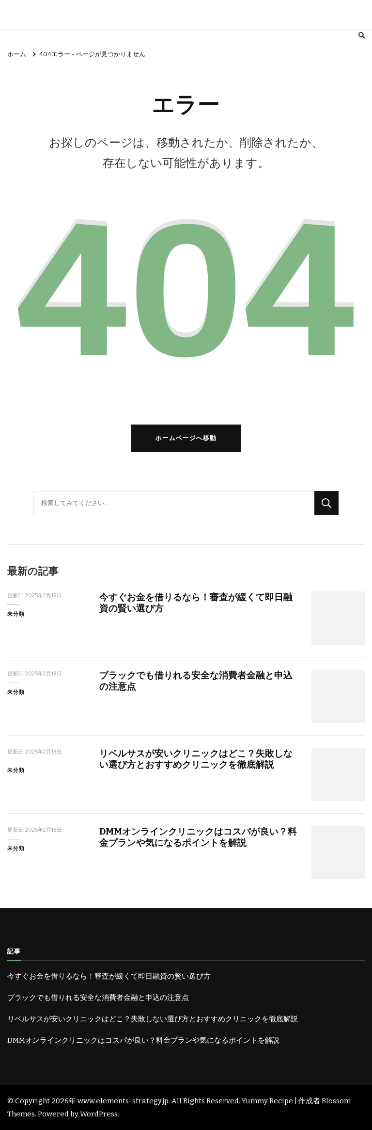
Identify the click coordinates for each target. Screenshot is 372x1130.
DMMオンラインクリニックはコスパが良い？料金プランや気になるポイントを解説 (198, 837)
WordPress (99, 1114)
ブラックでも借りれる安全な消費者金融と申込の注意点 (98, 997)
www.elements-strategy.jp (123, 1101)
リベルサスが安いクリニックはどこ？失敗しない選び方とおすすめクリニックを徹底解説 (196, 759)
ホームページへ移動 (186, 438)
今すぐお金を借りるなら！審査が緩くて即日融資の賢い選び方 (109, 976)
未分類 (16, 613)
